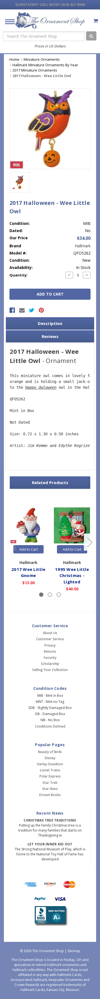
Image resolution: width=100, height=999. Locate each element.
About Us (50, 633)
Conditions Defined (50, 726)
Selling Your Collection (50, 669)
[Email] (22, 310)
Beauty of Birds (50, 751)
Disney (50, 758)
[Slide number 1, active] (41, 595)
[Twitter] (31, 310)
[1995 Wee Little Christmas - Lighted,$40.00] (72, 525)
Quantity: (18, 275)
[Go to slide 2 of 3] (89, 542)
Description (50, 323)
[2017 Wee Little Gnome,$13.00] (28, 525)
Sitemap (74, 951)
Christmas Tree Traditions (50, 820)
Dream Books (50, 794)
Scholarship (50, 663)
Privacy (50, 645)
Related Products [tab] (50, 482)
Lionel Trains (50, 770)
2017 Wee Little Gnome (28, 572)
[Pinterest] (41, 310)
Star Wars (50, 788)
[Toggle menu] (7, 21)
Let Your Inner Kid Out (50, 844)
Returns (50, 651)
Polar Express (50, 776)
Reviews (50, 336)
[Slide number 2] (50, 595)
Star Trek (50, 782)
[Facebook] (12, 310)
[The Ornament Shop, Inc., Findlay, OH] (50, 916)
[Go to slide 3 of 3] (10, 542)
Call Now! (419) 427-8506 (50, 4)
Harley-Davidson (50, 764)
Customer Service (50, 639)
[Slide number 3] (59, 595)
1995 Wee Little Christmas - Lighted (72, 575)
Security (50, 657)
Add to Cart (28, 549)
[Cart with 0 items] (95, 20)
